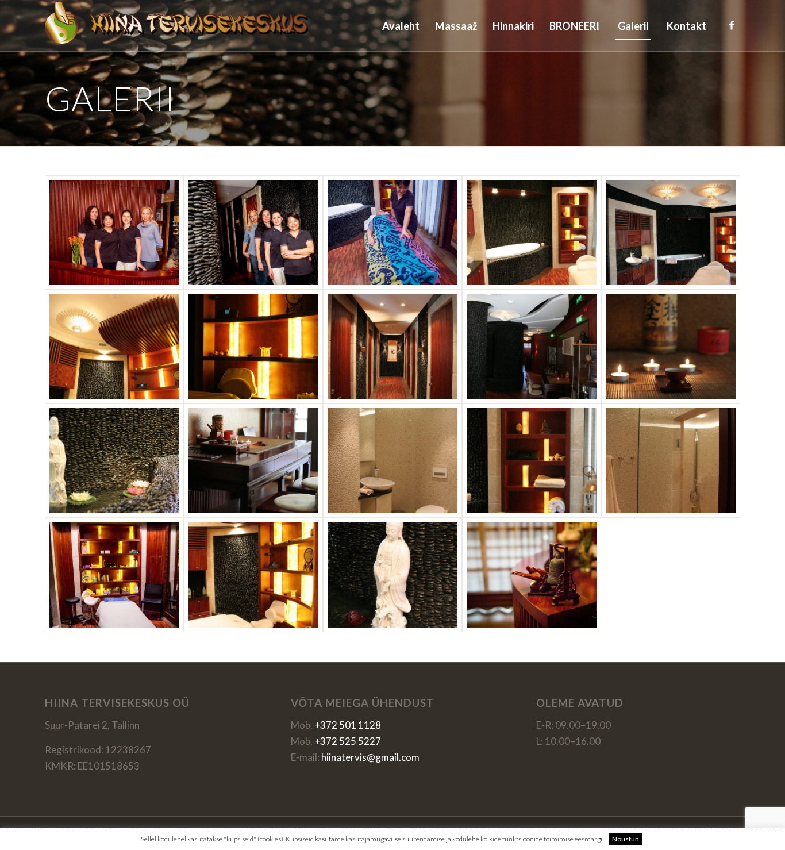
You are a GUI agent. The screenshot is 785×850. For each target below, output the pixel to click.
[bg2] (531, 460)
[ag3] (114, 347)
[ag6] (531, 347)
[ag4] (253, 347)
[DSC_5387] (531, 575)
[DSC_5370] (114, 575)
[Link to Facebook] (731, 25)
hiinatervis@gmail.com (370, 757)
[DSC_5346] (114, 232)
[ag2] (670, 232)
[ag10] (253, 460)
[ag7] (670, 347)
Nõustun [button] (625, 838)
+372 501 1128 (347, 725)
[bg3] (670, 460)
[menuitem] (400, 26)
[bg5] (392, 575)
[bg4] (253, 575)
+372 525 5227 (347, 741)
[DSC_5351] (253, 232)
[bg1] (392, 460)
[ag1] (531, 232)
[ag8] (114, 460)
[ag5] (392, 347)
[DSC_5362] (392, 232)
